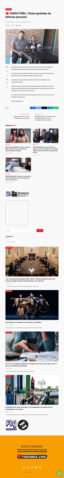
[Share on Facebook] (12, 25)
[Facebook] (7, 71)
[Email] (7, 79)
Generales (8, 247)
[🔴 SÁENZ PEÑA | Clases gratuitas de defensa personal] (32, 46)
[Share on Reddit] (17, 25)
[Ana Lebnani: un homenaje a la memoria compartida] (32, 305)
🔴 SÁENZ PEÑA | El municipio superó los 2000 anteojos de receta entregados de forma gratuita (45, 118)
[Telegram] (7, 83)
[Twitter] (7, 75)
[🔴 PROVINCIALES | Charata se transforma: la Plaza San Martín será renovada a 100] (18, 165)
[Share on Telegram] (19, 25)
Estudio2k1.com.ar (37, 472)
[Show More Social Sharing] (22, 25)
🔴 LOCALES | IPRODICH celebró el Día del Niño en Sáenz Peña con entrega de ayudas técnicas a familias (17, 149)
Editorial (8, 9)
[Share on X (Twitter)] (14, 25)
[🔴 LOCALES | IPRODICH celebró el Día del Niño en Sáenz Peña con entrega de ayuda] (18, 136)
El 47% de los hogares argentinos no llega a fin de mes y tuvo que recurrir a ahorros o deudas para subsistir (31, 365)
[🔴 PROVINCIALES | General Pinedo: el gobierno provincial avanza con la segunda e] (46, 136)
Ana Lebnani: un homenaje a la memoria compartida (23, 322)
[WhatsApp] (7, 87)
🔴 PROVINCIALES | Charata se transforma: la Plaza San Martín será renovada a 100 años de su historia (18, 178)
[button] (59, 473)
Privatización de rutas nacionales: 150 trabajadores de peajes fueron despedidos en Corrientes (28, 408)
